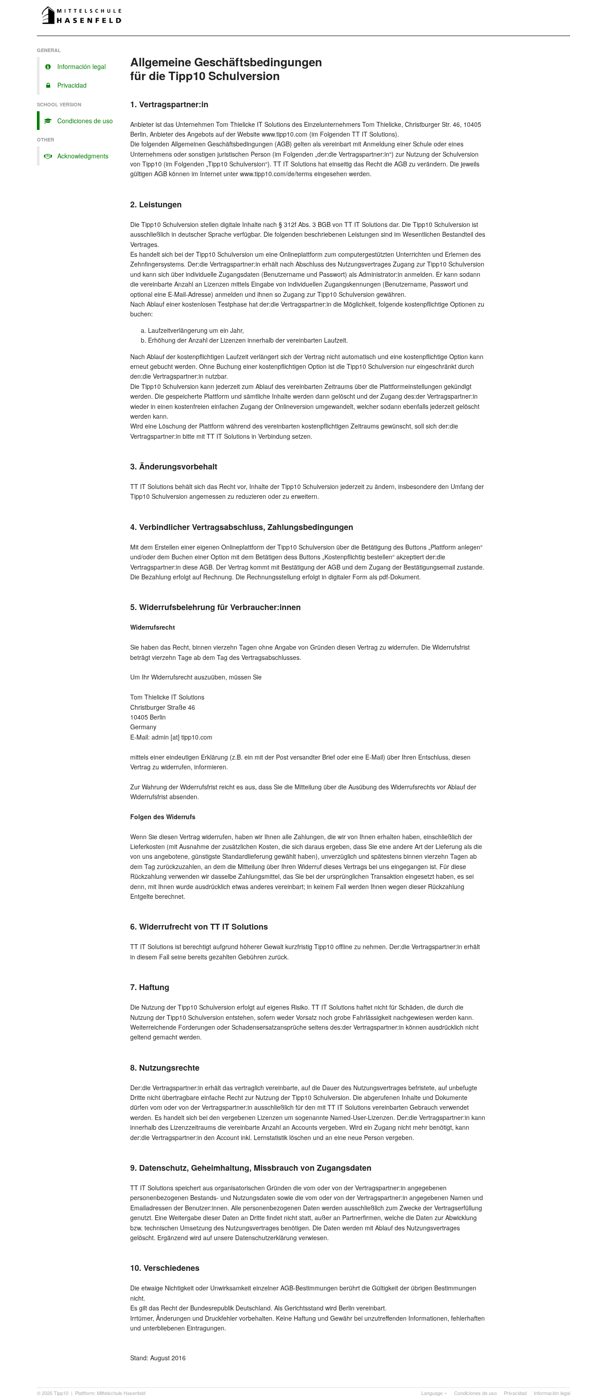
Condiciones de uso (475, 1392)
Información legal (552, 1392)
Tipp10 (61, 1392)
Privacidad (515, 1392)
